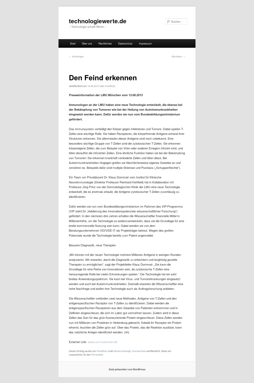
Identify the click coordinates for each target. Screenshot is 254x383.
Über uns (87, 43)
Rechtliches (105, 43)
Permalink (97, 354)
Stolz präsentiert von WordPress (127, 369)
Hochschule (139, 351)
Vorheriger (76, 56)
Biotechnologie (122, 351)
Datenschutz (125, 43)
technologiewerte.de (97, 20)
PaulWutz (110, 86)
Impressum (145, 43)
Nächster (178, 56)
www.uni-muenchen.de (102, 342)
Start (73, 43)
